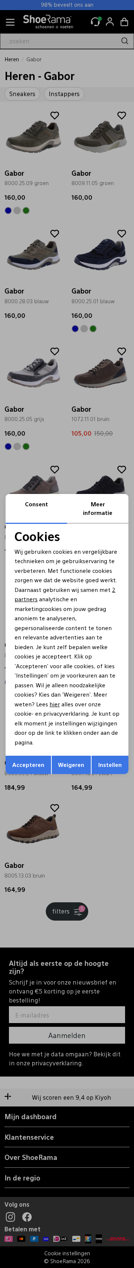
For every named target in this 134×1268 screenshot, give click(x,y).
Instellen (110, 764)
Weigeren (71, 764)
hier (55, 703)
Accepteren (28, 764)
